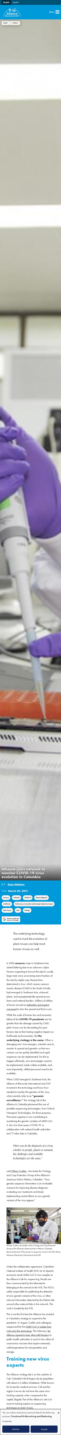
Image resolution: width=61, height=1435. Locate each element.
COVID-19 (27, 898)
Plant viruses (7, 910)
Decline (15, 1429)
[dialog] (30, 1422)
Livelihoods (6, 904)
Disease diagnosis (41, 898)
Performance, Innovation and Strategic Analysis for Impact (34, 904)
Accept (44, 1429)
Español (16, 2)
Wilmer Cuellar (18, 1171)
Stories (15, 23)
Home (5, 23)
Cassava (6, 898)
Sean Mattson (16, 884)
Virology (27, 910)
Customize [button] (7, 1421)
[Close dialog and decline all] (58, 1411)
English (6, 2)
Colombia (17, 898)
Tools (18, 910)
